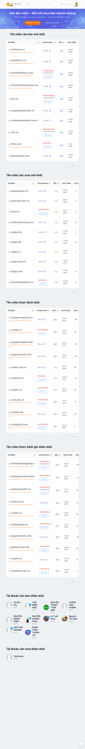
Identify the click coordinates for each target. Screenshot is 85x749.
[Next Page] (77, 165)
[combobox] (53, 4)
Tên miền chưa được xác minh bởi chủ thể (21, 52)
